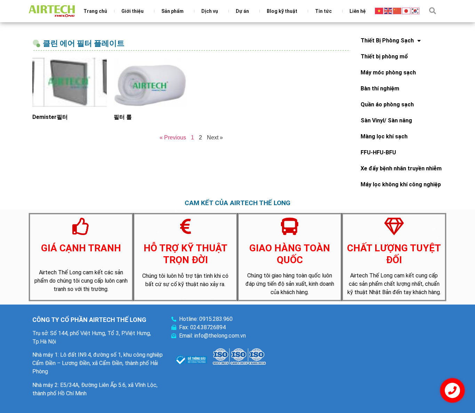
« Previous (173, 137)
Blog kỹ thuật (282, 11)
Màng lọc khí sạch (384, 136)
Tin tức (323, 11)
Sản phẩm (172, 11)
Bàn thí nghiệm (380, 88)
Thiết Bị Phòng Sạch (387, 40)
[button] (432, 10)
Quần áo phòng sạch (387, 104)
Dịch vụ (209, 11)
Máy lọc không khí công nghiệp (401, 184)
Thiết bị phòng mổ (384, 56)
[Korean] (415, 10)
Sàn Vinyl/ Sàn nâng (386, 120)
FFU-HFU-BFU (378, 152)
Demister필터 (50, 117)
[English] (388, 10)
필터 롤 (123, 117)
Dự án (242, 11)
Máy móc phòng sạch (388, 72)
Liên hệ (357, 11)
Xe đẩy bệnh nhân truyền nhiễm (401, 168)
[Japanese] (406, 10)
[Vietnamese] (379, 10)
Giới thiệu (132, 11)
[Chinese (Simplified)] (397, 10)
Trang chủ (95, 11)
